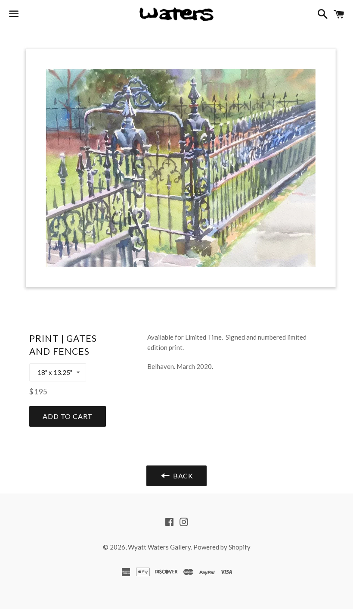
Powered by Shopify (222, 547)
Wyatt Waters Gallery (159, 547)
